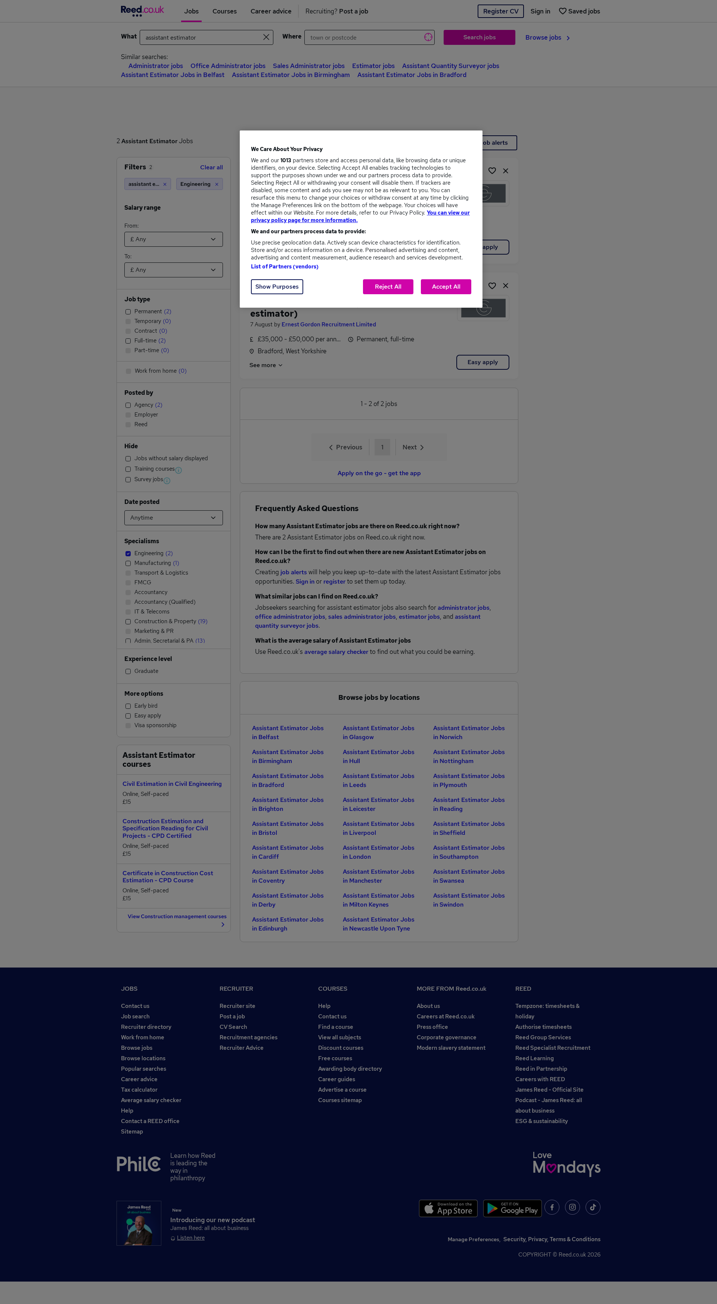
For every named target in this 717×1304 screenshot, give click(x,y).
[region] (361, 219)
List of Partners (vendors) (285, 266)
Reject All (388, 286)
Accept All (446, 286)
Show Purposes (277, 286)
